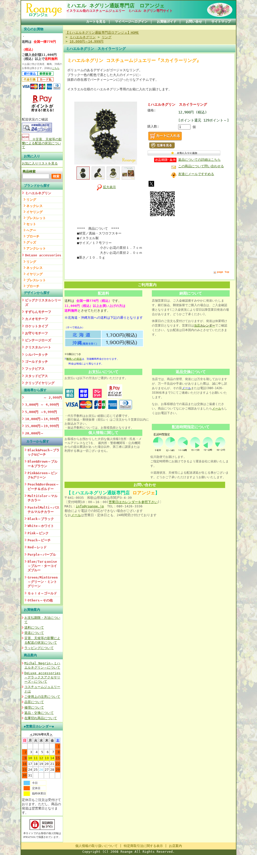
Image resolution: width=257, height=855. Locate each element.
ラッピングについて (39, 648)
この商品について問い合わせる (201, 166)
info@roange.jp (90, 506)
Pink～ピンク (38, 533)
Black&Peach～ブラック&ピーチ (43, 452)
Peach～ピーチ (39, 540)
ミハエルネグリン (38, 193)
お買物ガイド (166, 21)
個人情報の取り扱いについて (96, 846)
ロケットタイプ (36, 326)
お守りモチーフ (36, 333)
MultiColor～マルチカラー (42, 498)
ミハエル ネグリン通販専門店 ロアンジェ (115, 6)
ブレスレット (36, 218)
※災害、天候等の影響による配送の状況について (42, 143)
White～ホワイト (41, 526)
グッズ (31, 242)
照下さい (151, 502)
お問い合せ (194, 21)
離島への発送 (74, 358)
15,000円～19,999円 (42, 426)
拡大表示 (109, 187)
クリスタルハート (38, 347)
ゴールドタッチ (36, 361)
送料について (34, 627)
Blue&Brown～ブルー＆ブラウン (42, 464)
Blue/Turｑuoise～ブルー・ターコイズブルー (42, 566)
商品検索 (29, 171)
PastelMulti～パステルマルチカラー (43, 510)
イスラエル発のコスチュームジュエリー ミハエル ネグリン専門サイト (119, 11)
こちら (55, 68)
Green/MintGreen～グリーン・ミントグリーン (43, 582)
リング (31, 199)
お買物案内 (32, 610)
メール (216, 408)
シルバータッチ (36, 354)
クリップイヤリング (39, 383)
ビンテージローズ (38, 340)
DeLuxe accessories (43, 255)
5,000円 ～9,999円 (41, 412)
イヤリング (34, 212)
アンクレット (36, 248)
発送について (34, 633)
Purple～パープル (42, 554)
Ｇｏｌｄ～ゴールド (42, 593)
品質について (34, 702)
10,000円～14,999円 (42, 419)
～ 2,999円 (43, 397)
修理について (34, 707)
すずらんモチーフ (38, 312)
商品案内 (30, 655)
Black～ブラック (41, 519)
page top (223, 271)
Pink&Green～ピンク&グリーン (42, 475)
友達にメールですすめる (196, 174)
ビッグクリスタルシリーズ (43, 302)
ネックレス (34, 206)
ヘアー (31, 230)
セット (31, 224)
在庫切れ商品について (40, 718)
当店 (204, 325)
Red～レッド (37, 547)
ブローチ (32, 236)
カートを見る (96, 21)
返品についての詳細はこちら (199, 159)
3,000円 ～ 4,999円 (42, 404)
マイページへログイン (131, 21)
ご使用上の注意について (42, 697)
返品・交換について (39, 713)
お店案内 (175, 846)
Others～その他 (40, 600)
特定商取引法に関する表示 (143, 846)
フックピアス (35, 369)
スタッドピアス (36, 376)
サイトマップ (221, 21)
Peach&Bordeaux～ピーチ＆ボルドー (43, 486)
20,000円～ (34, 433)
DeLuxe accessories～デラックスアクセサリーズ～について (42, 677)
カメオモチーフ (36, 319)
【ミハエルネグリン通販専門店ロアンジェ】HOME (102, 32)
